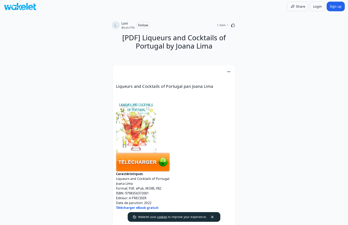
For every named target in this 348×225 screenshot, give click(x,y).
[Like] (233, 25)
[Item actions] (229, 71)
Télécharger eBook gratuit (137, 207)
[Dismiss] (212, 217)
